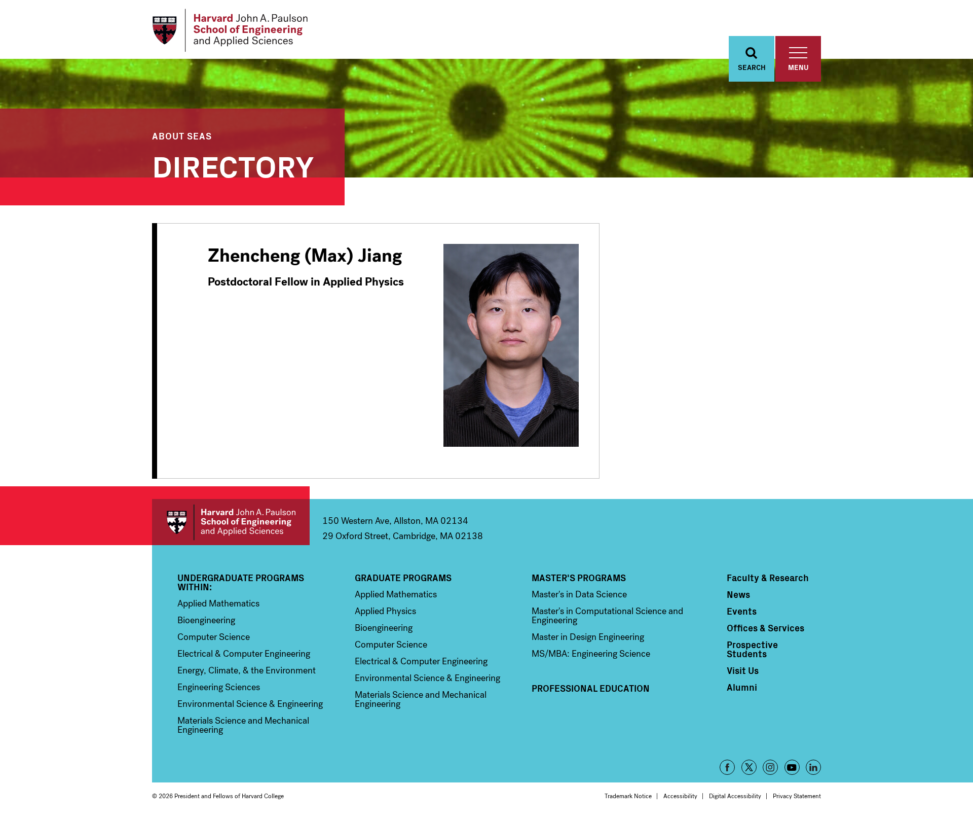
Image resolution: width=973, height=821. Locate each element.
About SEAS (182, 135)
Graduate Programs (403, 577)
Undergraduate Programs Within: (240, 582)
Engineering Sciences (218, 687)
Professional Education (591, 688)
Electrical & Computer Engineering (243, 653)
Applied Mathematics (218, 603)
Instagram (770, 767)
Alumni (742, 687)
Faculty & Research (768, 577)
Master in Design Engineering (588, 636)
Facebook (727, 767)
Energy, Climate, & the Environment (246, 670)
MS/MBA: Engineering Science (591, 653)
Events (742, 611)
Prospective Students (752, 649)
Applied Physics (385, 611)
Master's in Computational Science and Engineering (607, 615)
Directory (233, 164)
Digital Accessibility (735, 796)
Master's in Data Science (579, 594)
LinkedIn (813, 767)
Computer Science (213, 636)
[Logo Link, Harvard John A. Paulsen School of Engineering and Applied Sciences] (230, 30)
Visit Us (743, 670)
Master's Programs (579, 577)
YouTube (792, 767)
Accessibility (680, 796)
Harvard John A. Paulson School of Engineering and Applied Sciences (231, 522)
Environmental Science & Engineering (250, 703)
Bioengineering (206, 620)
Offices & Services (765, 627)
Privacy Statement (797, 796)
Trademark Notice (628, 796)
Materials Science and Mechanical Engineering (243, 725)
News (738, 594)
